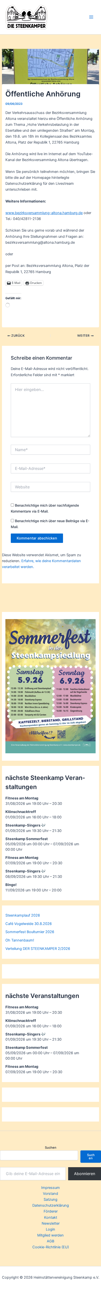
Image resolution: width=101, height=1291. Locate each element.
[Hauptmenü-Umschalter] (91, 17)
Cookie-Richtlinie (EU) (50, 1247)
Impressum (50, 1187)
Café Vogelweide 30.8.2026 (28, 924)
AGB (50, 1241)
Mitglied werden (50, 1235)
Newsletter (51, 1223)
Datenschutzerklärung (50, 1205)
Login (50, 1229)
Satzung (50, 1199)
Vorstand (50, 1193)
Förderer (51, 1211)
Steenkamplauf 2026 (22, 915)
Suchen (50, 1147)
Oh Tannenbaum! (19, 940)
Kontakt (50, 1217)
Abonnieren (84, 1173)
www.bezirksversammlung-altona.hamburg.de (44, 213)
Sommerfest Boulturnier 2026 (29, 932)
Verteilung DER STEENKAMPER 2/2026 (37, 948)
